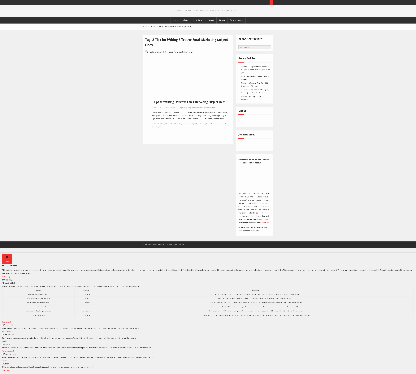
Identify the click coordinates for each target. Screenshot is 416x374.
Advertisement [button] (8, 351)
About (185, 20)
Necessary (8, 280)
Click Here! (265, 222)
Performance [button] (7, 331)
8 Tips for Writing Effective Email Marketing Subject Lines (188, 102)
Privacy (222, 20)
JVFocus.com (163, 127)
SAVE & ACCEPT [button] (8, 370)
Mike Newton (170, 108)
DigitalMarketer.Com (213, 124)
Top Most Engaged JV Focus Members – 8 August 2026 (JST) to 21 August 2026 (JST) (255, 69)
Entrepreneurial (197, 108)
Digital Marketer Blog (199, 124)
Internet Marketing (208, 108)
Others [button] (5, 360)
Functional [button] (6, 322)
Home (175, 20)
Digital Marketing (185, 108)
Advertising (197, 20)
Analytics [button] (5, 341)
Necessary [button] (6, 276)
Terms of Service (236, 20)
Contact (211, 20)
